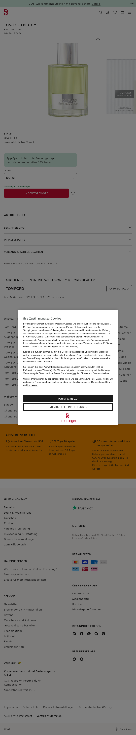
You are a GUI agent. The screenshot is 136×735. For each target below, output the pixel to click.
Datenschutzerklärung (101, 382)
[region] (68, 367)
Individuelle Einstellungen (68, 407)
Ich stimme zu (67, 398)
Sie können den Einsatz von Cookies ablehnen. (86, 373)
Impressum (32, 385)
